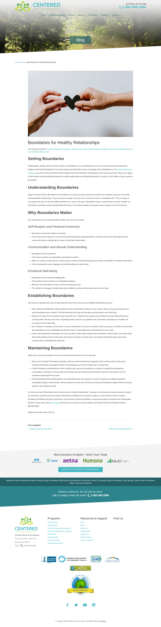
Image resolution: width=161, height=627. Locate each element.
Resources (105, 15)
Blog (23, 62)
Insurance (71, 15)
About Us (81, 15)
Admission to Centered (56, 15)
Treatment (122, 149)
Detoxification (53, 537)
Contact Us (116, 15)
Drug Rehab (52, 525)
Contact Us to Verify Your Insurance (80, 469)
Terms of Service (86, 540)
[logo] (37, 6)
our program (55, 403)
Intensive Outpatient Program (59, 528)
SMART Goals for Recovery (40, 429)
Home (43, 15)
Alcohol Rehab (53, 540)
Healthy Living (76, 149)
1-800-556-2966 (134, 7)
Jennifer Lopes (43, 152)
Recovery (114, 149)
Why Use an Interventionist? (121, 429)
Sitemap (103, 621)
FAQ (82, 522)
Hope (85, 149)
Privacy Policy (86, 537)
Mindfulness (105, 149)
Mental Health (93, 149)
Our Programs (93, 15)
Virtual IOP (52, 534)
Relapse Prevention (55, 543)
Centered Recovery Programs (58, 149)
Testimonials (85, 531)
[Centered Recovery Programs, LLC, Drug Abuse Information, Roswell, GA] (48, 559)
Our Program (53, 522)
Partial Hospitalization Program (60, 531)
